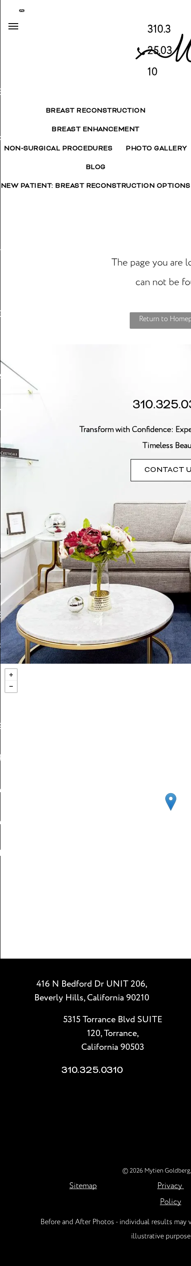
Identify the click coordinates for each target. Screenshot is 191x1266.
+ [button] (11, 675)
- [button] (11, 686)
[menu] (13, 26)
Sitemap (83, 1186)
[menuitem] (95, 111)
